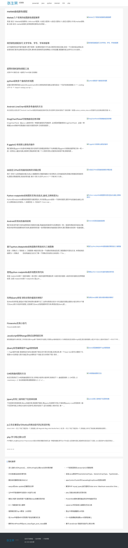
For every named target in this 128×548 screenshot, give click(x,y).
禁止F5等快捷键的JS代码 (75, 511)
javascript (35, 3)
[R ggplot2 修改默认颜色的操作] (104, 154)
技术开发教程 (29, 539)
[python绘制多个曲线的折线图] (104, 90)
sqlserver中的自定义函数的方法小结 (79, 505)
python (49, 3)
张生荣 (32, 542)
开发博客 (46, 539)
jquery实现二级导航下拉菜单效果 (22, 399)
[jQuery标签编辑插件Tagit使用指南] (104, 357)
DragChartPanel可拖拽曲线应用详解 (23, 119)
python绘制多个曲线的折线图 (20, 81)
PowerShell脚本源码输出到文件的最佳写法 (81, 499)
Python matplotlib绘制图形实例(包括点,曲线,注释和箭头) (32, 195)
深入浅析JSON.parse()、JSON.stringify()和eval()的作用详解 (30, 468)
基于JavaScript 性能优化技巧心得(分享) (80, 524)
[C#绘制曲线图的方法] (104, 383)
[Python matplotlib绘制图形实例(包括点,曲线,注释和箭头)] (104, 205)
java (43, 3)
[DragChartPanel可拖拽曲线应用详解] (104, 128)
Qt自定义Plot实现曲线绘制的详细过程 (24, 170)
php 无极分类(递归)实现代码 (76, 493)
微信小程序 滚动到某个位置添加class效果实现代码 (26, 499)
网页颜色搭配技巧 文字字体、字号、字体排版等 (28, 43)
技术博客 (38, 539)
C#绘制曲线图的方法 (16, 373)
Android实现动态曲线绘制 (19, 221)
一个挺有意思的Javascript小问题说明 (79, 468)
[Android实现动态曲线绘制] (104, 230)
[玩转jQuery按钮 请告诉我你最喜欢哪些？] (104, 307)
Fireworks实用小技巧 (17, 323)
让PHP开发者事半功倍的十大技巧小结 (22, 493)
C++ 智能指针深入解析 (16, 505)
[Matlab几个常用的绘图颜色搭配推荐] (104, 27)
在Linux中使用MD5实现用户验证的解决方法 (24, 517)
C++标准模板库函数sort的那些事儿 (79, 517)
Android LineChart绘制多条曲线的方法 (25, 106)
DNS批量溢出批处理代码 (17, 474)
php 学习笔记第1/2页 (16, 437)
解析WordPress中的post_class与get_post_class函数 (27, 524)
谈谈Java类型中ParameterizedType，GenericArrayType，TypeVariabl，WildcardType (92, 474)
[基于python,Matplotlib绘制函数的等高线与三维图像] (104, 256)
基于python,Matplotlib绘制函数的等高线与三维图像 (30, 247)
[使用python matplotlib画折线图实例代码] (104, 281)
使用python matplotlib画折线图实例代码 (25, 272)
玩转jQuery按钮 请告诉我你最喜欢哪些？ (25, 298)
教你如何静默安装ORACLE (18, 480)
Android (57, 3)
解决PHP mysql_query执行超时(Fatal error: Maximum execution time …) (92, 486)
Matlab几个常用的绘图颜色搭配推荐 (23, 17)
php (69, 3)
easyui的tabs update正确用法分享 (21, 486)
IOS (63, 3)
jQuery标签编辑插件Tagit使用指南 (22, 348)
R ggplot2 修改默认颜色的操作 (20, 144)
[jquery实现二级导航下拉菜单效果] (104, 408)
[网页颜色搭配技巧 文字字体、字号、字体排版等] (104, 52)
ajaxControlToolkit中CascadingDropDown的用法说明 (86, 480)
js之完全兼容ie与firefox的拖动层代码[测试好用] (28, 425)
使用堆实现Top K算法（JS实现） (20, 511)
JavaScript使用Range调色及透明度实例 (25, 336)
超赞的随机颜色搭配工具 (18, 69)
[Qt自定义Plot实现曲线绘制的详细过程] (104, 179)
